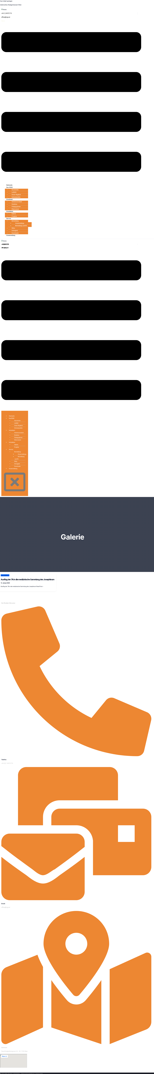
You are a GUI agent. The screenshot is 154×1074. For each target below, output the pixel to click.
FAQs (13, 228)
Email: (3, 903)
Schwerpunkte (16, 197)
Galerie (14, 214)
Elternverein (15, 209)
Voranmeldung (19, 223)
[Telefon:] (76, 755)
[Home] (4, 9)
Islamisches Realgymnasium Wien (10, 5)
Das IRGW (9, 187)
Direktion (14, 204)
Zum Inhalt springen (6, 1)
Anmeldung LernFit (21, 226)
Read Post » (22, 586)
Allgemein (5, 575)
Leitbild (14, 192)
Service (8, 218)
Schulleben (9, 211)
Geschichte (15, 190)
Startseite (9, 185)
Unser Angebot (16, 194)
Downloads (15, 233)
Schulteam (9, 199)
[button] (71, 101)
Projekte (14, 216)
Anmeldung (15, 221)
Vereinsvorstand (17, 202)
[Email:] (76, 899)
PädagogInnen (16, 206)
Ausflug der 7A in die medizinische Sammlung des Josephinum (27, 579)
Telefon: (4, 759)
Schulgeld (15, 230)
